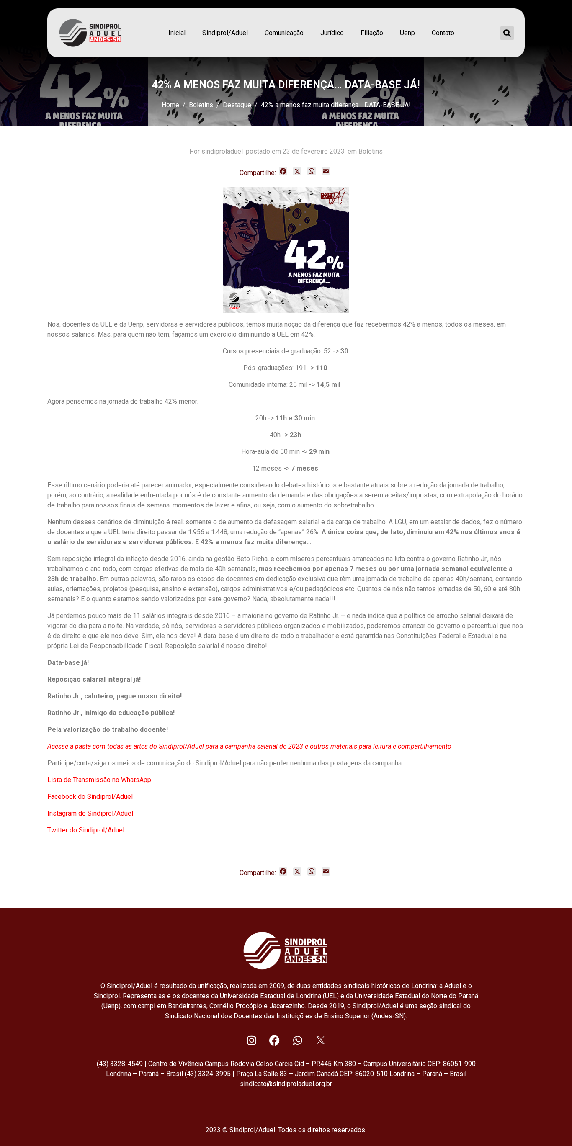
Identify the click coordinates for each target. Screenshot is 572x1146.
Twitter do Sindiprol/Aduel (85, 830)
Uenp (407, 33)
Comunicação (284, 33)
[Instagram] (251, 1040)
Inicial (177, 33)
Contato (443, 33)
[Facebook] (274, 1040)
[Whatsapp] (297, 1040)
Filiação (372, 33)
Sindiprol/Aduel (225, 33)
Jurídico (332, 33)
